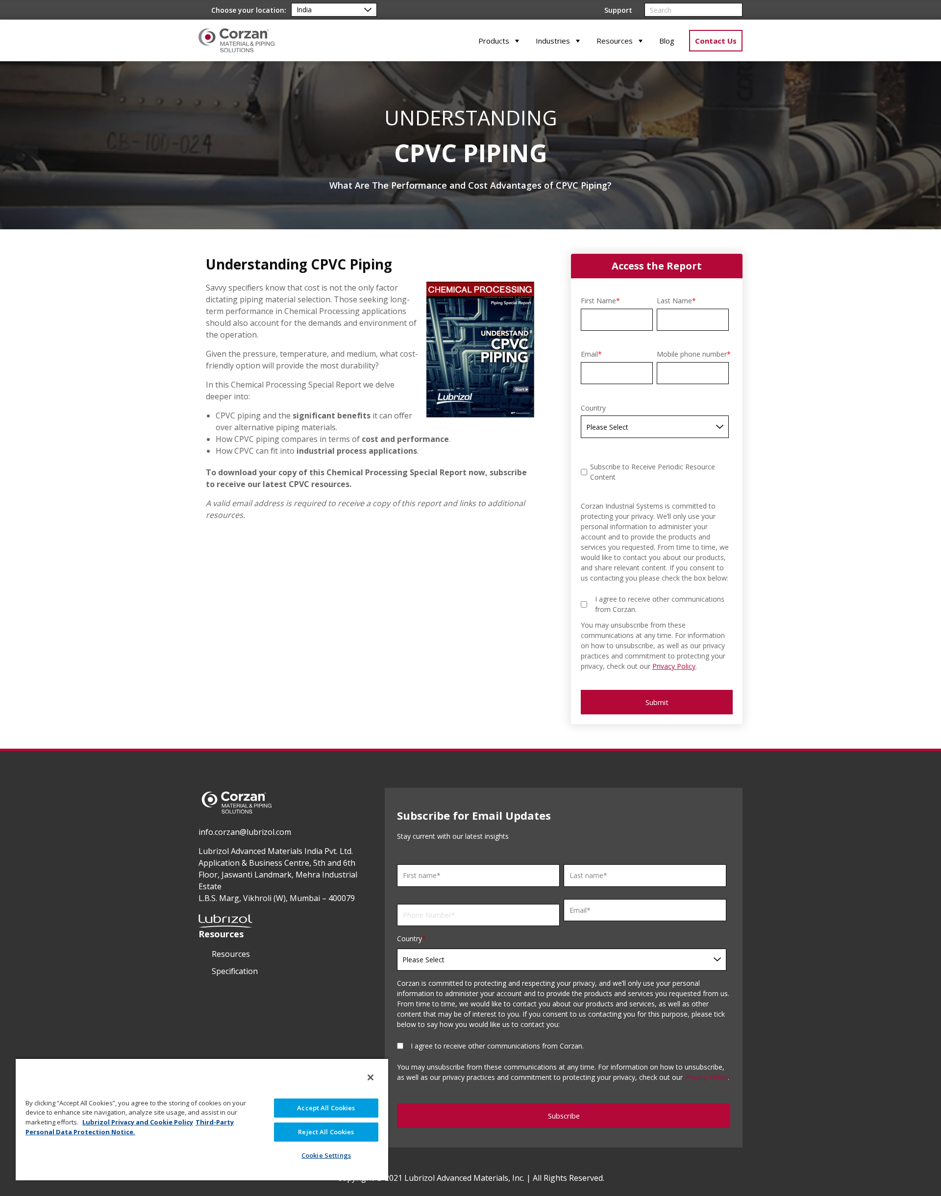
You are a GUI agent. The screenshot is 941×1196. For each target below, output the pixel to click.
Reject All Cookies (326, 1131)
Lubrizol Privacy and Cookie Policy (137, 1122)
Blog (666, 41)
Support (618, 10)
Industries (553, 41)
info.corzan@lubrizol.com (244, 832)
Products (493, 41)
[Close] (370, 1077)
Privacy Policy (673, 666)
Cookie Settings (326, 1155)
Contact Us (716, 41)
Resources (614, 41)
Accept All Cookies (326, 1107)
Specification (235, 971)
